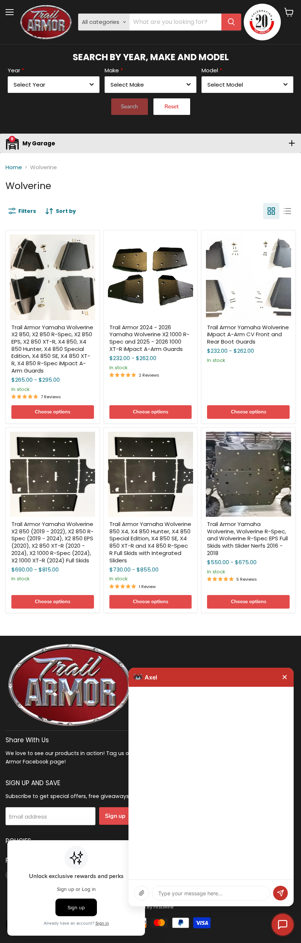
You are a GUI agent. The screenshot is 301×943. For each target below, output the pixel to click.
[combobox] (53, 84)
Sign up (115, 816)
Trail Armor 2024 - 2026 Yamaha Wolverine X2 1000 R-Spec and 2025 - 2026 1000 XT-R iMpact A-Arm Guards (149, 338)
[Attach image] (141, 893)
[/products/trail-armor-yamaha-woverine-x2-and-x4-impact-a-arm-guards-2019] (52, 277)
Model (210, 70)
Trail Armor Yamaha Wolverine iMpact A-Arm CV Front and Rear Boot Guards (248, 334)
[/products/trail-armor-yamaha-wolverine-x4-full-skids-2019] (150, 474)
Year (14, 70)
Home (14, 167)
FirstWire (163, 906)
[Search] (231, 22)
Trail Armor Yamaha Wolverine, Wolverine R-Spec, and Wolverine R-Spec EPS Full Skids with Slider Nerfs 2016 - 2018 (247, 538)
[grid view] (271, 211)
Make (112, 70)
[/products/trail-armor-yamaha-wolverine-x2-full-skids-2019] (52, 474)
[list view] (287, 211)
